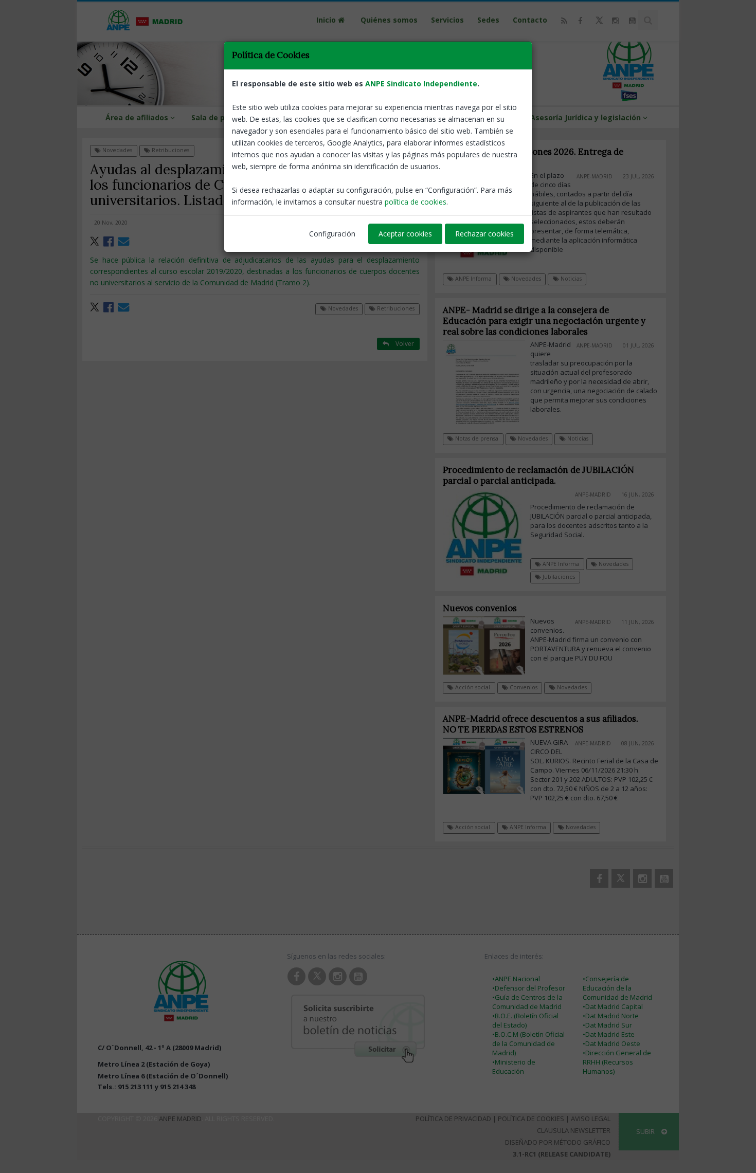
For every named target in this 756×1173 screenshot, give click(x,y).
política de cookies (415, 202)
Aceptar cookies (405, 234)
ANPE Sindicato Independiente (421, 83)
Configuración (332, 234)
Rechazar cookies (484, 234)
